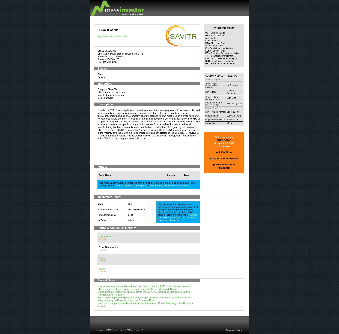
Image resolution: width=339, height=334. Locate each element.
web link (103, 239)
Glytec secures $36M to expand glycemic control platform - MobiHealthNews (136, 289)
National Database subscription (130, 185)
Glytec (102, 258)
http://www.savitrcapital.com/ (112, 36)
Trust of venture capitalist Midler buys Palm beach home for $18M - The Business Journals (144, 286)
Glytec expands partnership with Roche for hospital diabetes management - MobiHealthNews (144, 297)
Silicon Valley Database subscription (168, 185)
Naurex (102, 269)
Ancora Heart (105, 236)
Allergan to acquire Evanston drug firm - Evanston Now (125, 300)
